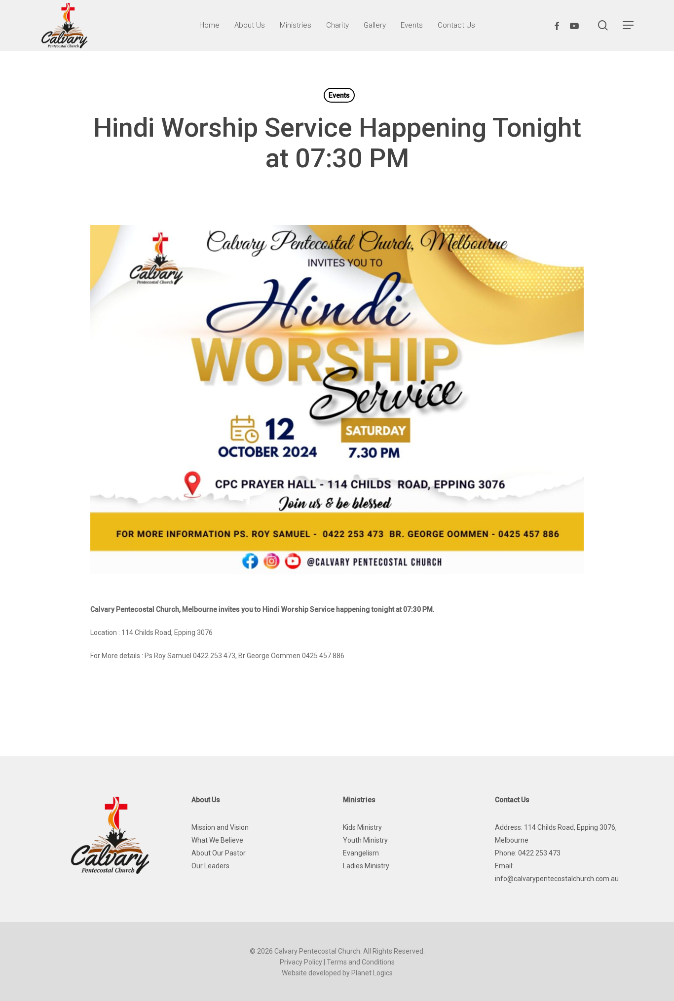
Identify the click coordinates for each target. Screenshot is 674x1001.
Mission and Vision (220, 827)
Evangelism (361, 853)
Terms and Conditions (361, 962)
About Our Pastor (218, 853)
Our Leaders (210, 866)
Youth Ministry (365, 840)
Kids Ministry (362, 827)
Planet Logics (372, 973)
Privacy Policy (301, 962)
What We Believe (217, 840)
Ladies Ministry (366, 866)
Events (339, 95)
